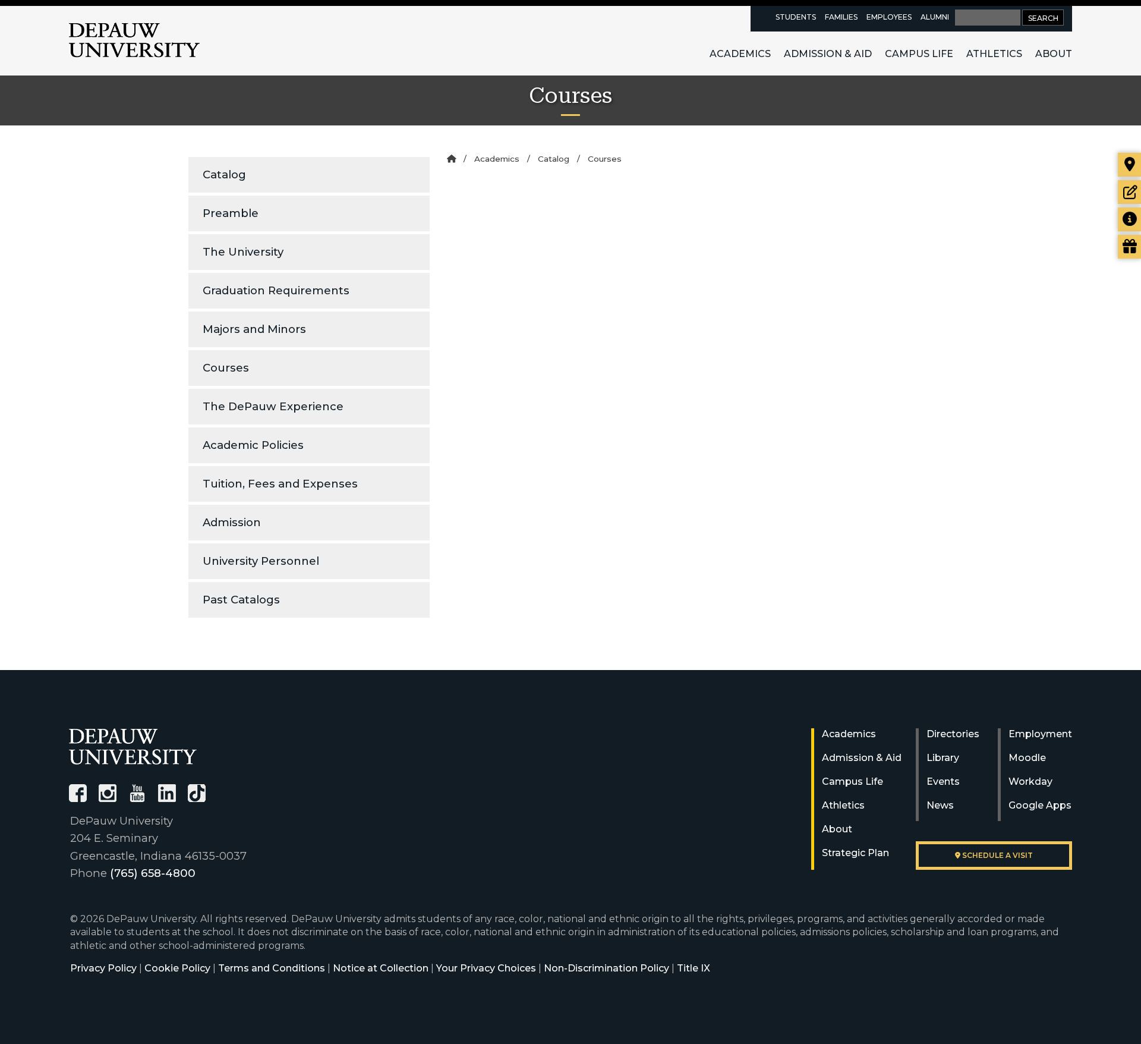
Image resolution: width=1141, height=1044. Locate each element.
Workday (1030, 781)
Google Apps (1039, 805)
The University (243, 252)
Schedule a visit (996, 855)
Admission (232, 522)
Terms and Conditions (271, 968)
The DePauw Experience (273, 406)
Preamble (231, 213)
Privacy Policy (103, 968)
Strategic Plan (855, 853)
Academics (740, 53)
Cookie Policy (177, 968)
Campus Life (919, 53)
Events (943, 781)
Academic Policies (253, 445)
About (1053, 53)
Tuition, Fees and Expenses (280, 483)
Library (942, 757)
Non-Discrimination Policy (606, 968)
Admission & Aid (828, 53)
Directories (952, 734)
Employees (889, 16)
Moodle (1027, 757)
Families (841, 16)
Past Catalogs (241, 599)
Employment (1040, 734)
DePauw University (134, 40)
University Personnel (261, 561)
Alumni (935, 16)
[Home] (451, 158)
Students (796, 16)
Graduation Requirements (276, 290)
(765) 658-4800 (153, 873)
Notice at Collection (380, 968)
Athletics (994, 53)
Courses (226, 368)
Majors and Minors (254, 329)
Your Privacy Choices (486, 968)
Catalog (224, 174)
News (940, 805)
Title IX (693, 968)
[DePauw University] (133, 746)
